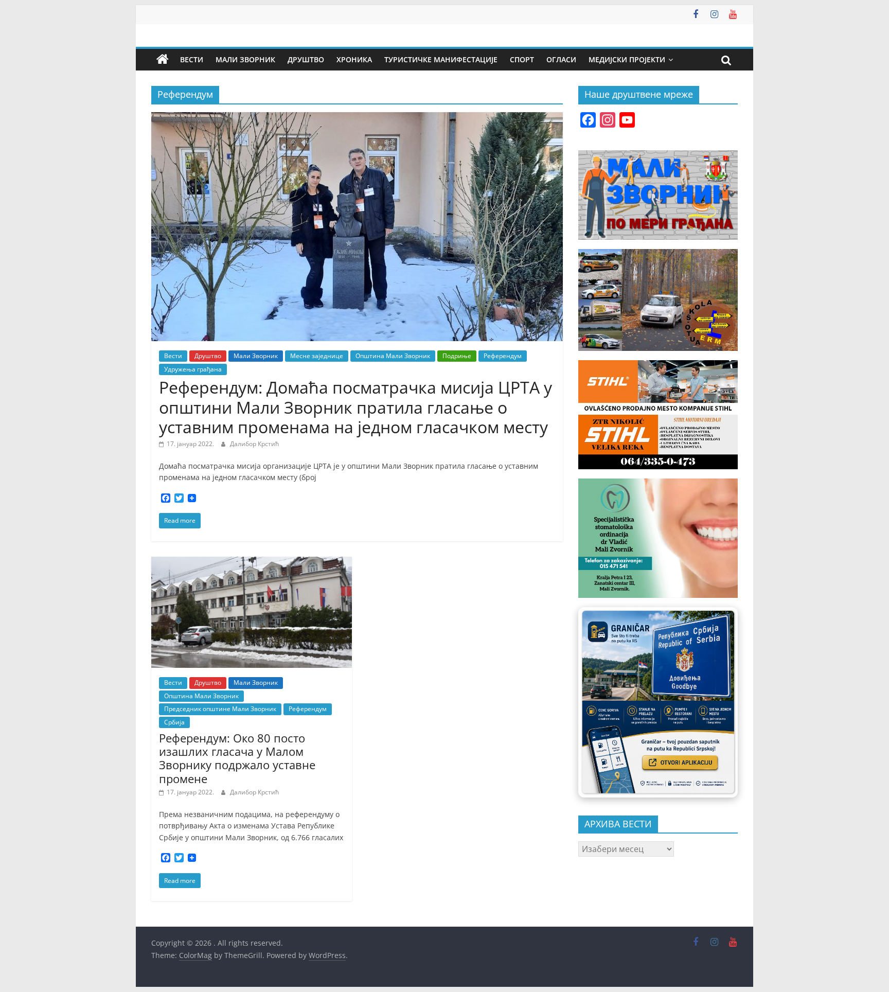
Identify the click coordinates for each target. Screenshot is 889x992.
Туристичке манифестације (440, 59)
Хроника (354, 59)
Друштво (306, 59)
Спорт (522, 59)
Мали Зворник (245, 59)
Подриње (456, 355)
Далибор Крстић (254, 443)
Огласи (561, 59)
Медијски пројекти (627, 59)
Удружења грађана (193, 369)
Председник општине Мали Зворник (220, 708)
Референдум (503, 355)
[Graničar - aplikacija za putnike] (658, 702)
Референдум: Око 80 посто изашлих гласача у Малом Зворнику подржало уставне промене (237, 758)
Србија (174, 722)
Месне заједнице (316, 355)
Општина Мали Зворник (392, 355)
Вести (191, 59)
